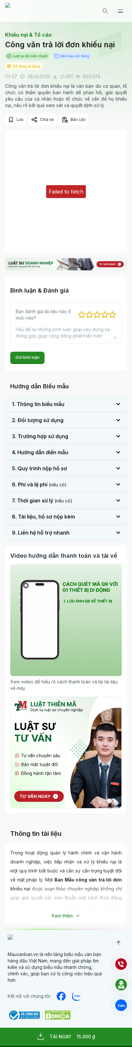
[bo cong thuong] (24, 1015)
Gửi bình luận (27, 357)
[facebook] (61, 996)
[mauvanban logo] (33, 11)
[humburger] (120, 11)
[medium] (76, 996)
